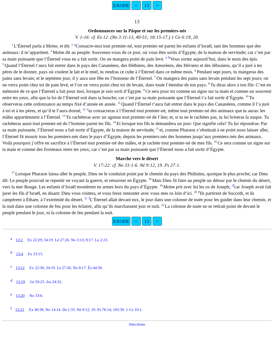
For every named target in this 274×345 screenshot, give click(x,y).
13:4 (19, 254)
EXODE (121, 5)
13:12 (20, 268)
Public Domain (137, 324)
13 (146, 5)
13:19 (20, 282)
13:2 (19, 240)
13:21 (19, 310)
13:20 (20, 296)
